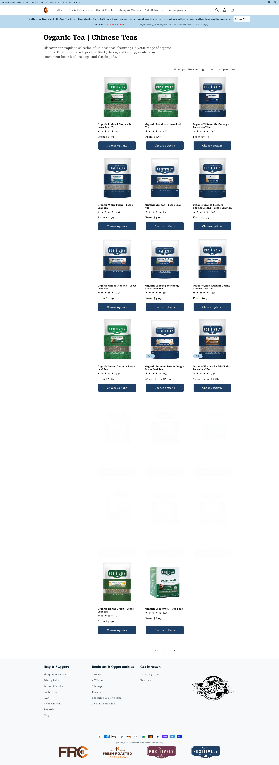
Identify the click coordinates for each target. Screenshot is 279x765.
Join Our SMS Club (103, 703)
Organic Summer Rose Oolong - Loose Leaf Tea (164, 368)
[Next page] (174, 650)
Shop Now (242, 18)
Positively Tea (71, 2)
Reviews (97, 692)
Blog (46, 715)
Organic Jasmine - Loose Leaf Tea (163, 126)
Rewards (49, 709)
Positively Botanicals (45, 2)
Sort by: (179, 69)
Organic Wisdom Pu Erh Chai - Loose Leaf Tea (211, 368)
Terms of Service (54, 686)
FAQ (46, 697)
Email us (145, 680)
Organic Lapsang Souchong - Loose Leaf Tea (163, 287)
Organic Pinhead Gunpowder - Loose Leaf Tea (116, 126)
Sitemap (97, 686)
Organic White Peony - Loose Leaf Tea (115, 206)
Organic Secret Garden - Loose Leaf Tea (116, 368)
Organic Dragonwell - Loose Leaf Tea (114, 452)
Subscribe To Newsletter (106, 697)
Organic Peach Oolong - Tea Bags (210, 452)
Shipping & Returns (55, 674)
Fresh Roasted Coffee (15, 2)
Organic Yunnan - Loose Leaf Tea (163, 206)
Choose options (117, 145)
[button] (60, 10)
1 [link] (155, 650)
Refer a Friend (52, 703)
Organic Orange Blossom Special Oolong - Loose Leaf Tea (212, 206)
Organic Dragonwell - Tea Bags (164, 608)
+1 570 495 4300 (150, 674)
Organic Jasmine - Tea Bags (115, 531)
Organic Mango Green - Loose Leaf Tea (116, 610)
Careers (96, 674)
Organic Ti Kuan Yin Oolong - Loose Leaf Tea (211, 126)
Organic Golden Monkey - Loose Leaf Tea (117, 287)
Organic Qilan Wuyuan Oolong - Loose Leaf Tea (211, 287)
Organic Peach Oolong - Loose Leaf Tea (163, 452)
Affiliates (97, 680)
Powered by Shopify (154, 742)
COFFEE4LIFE (115, 24)
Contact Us (50, 692)
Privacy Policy (52, 680)
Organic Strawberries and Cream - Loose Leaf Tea (209, 533)
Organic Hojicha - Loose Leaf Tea (162, 533)
